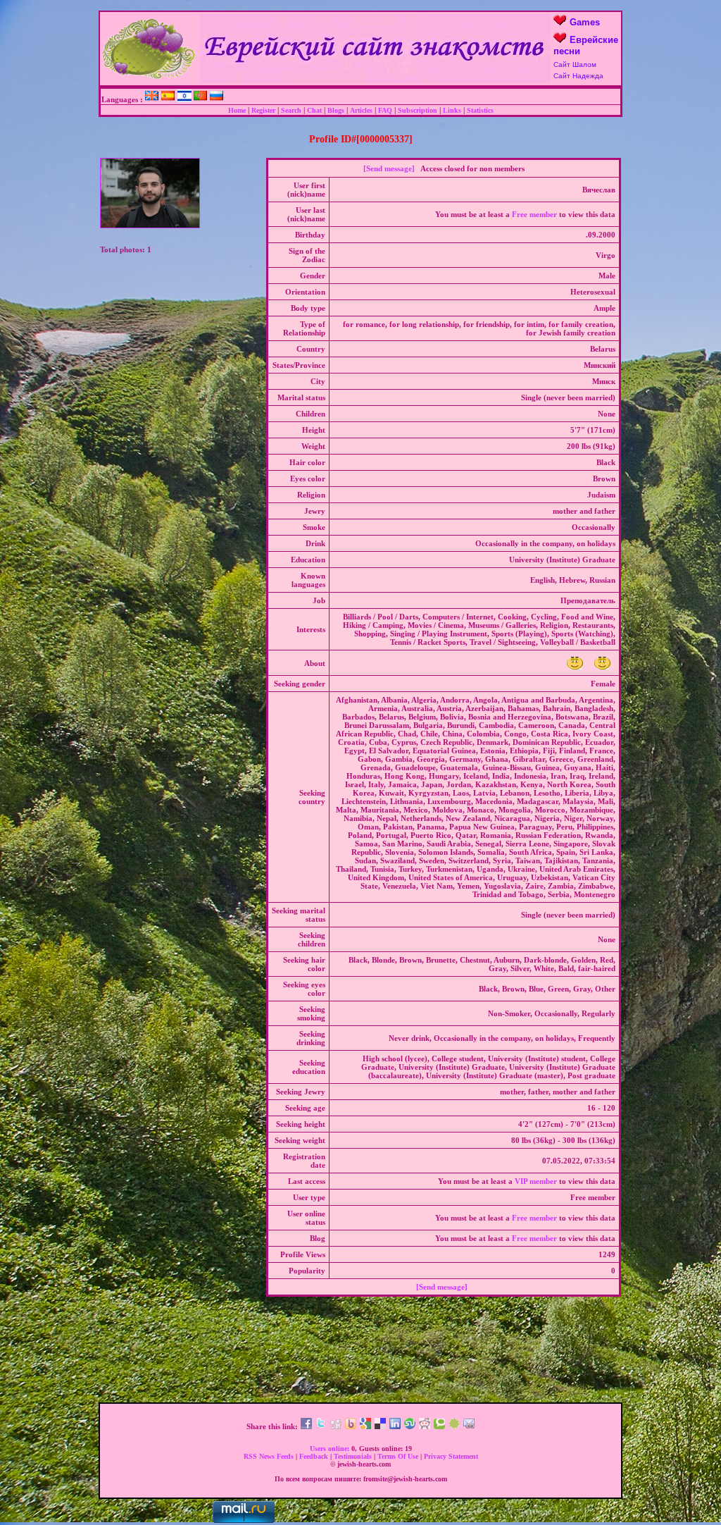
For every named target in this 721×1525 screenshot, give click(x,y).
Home (237, 110)
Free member (534, 214)
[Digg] (335, 1426)
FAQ (385, 110)
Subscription (417, 110)
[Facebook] (306, 1426)
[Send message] (389, 168)
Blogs (335, 110)
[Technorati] (439, 1426)
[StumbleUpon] (409, 1426)
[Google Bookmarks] (365, 1426)
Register (263, 110)
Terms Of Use (397, 1456)
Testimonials (353, 1456)
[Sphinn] (454, 1426)
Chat (314, 110)
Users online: (329, 1448)
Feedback (313, 1456)
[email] (469, 1426)
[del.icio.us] (380, 1426)
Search (291, 110)
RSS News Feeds (269, 1456)
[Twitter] (321, 1426)
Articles (361, 110)
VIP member (536, 1181)
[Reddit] (424, 1426)
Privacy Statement (451, 1456)
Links (452, 110)
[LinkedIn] (395, 1426)
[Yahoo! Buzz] (350, 1426)
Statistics (480, 110)
